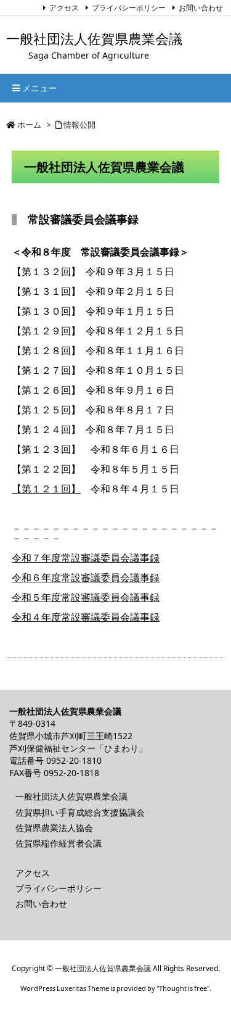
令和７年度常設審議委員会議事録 (86, 558)
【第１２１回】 (46, 489)
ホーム (29, 124)
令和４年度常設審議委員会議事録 (86, 617)
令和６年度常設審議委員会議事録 (86, 578)
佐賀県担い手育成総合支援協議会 (80, 812)
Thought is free (183, 988)
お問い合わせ (201, 7)
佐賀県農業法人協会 (54, 828)
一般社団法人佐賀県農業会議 (71, 796)
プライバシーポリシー (129, 7)
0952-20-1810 (74, 760)
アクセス (64, 7)
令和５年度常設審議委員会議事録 (86, 597)
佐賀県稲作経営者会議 (58, 843)
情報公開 (79, 124)
